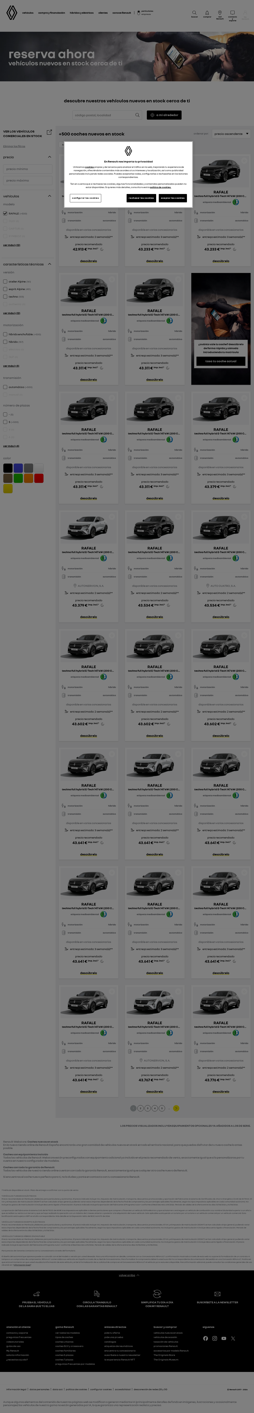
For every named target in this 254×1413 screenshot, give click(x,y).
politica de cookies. (160, 187)
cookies (89, 167)
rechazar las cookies (141, 198)
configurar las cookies (85, 198)
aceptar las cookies (173, 198)
